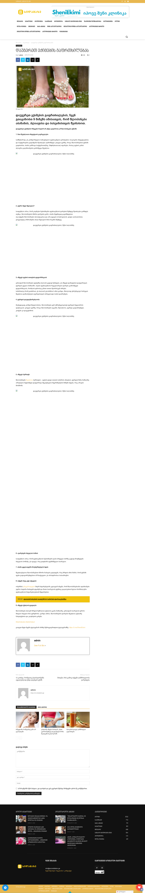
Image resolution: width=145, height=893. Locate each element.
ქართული (121, 891)
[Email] (32, 60)
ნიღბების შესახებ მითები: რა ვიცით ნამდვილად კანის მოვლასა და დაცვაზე (38, 818)
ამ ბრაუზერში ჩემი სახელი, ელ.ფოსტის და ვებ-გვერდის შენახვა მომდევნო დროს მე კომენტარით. (52, 788)
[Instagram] (125, 1)
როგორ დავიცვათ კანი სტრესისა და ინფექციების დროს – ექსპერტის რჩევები (37, 829)
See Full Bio (39, 645)
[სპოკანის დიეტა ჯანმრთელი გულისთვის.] (78, 720)
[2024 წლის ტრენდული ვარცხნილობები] (60, 829)
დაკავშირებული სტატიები (26, 707)
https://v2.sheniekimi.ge (37, 693)
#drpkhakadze (21, 622)
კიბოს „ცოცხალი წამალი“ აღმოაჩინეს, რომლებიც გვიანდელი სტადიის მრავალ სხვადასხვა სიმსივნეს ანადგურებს (77, 841)
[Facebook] (122, 1)
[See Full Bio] (45, 645)
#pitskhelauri (30, 622)
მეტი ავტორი (42, 707)
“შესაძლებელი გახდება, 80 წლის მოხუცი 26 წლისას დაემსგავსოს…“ (76, 818)
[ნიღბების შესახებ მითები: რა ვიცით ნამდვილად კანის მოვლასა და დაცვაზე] (21, 819)
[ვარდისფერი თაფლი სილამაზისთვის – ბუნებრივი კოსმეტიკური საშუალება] (21, 840)
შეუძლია (29, 380)
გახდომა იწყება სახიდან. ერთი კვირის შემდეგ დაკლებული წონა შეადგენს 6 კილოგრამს (52, 732)
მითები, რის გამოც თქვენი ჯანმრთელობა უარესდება (73, 679)
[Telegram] (128, 1)
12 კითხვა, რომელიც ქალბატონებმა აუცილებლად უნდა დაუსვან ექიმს (30, 679)
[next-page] (20, 738)
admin (21, 55)
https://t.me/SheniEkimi (77, 627)
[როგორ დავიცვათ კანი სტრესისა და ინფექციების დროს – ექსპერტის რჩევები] (21, 829)
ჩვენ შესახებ (50, 871)
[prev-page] (17, 738)
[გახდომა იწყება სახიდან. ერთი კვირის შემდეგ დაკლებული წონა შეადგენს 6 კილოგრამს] (52, 720)
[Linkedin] (28, 60)
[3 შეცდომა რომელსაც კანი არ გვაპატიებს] (27, 720)
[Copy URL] (37, 60)
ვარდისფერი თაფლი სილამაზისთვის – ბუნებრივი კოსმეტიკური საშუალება (37, 840)
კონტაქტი (68, 871)
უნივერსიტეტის (29, 586)
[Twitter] (23, 60)
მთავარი (18, 42)
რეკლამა (59, 871)
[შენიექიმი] (139, 887)
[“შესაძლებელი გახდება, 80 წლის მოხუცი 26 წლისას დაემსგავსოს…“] (60, 819)
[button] (126, 36)
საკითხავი (26, 42)
